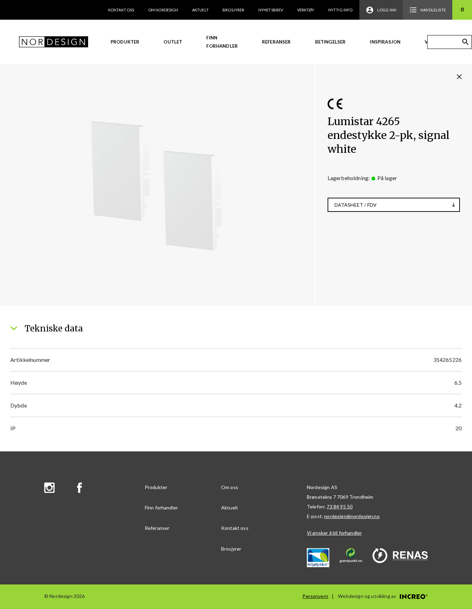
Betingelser (330, 42)
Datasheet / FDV (355, 205)
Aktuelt (200, 10)
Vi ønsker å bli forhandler (334, 533)
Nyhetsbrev (270, 10)
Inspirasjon (385, 42)
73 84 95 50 (339, 506)
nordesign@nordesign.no (352, 516)
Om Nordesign (163, 10)
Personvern (315, 596)
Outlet (172, 42)
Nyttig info (340, 10)
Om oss (229, 487)
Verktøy (305, 10)
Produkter (125, 42)
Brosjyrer (233, 10)
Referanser (276, 42)
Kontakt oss (121, 10)
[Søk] (465, 42)
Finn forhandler (222, 42)
